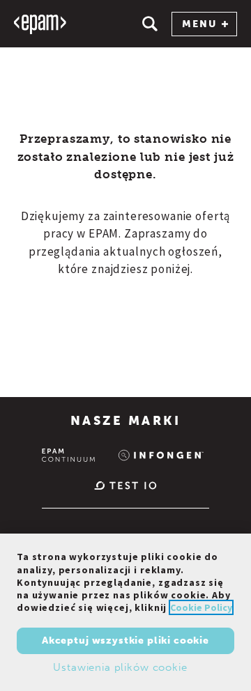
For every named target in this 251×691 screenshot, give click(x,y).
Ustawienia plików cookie (120, 667)
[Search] (150, 23)
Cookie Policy (201, 607)
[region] (125, 612)
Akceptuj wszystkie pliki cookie (125, 640)
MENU (199, 24)
